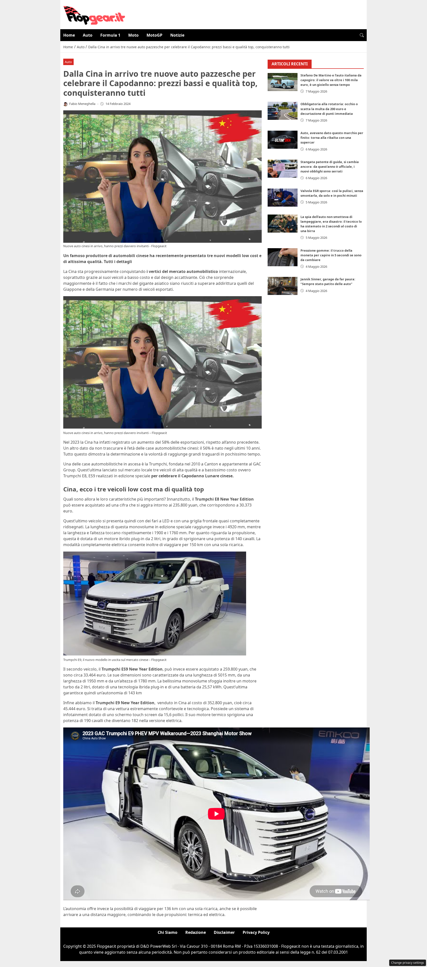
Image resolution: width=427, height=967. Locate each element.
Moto (133, 35)
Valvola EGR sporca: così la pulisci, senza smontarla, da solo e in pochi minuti (331, 193)
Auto (87, 35)
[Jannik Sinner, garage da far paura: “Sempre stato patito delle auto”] (283, 286)
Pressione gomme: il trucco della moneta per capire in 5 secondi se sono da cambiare (331, 255)
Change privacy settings (407, 963)
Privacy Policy (256, 932)
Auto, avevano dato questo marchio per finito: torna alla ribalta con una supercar (331, 138)
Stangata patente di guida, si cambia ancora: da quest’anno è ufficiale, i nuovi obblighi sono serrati (329, 166)
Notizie (177, 35)
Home (69, 35)
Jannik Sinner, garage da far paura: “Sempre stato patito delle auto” (327, 281)
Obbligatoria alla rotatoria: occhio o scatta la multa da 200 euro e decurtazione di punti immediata (329, 109)
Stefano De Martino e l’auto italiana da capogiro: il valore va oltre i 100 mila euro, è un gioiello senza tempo (331, 80)
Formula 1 (110, 35)
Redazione (195, 932)
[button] (362, 35)
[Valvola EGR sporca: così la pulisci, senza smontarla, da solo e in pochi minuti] (283, 198)
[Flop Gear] (94, 14)
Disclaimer (224, 932)
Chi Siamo (167, 932)
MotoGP (154, 35)
